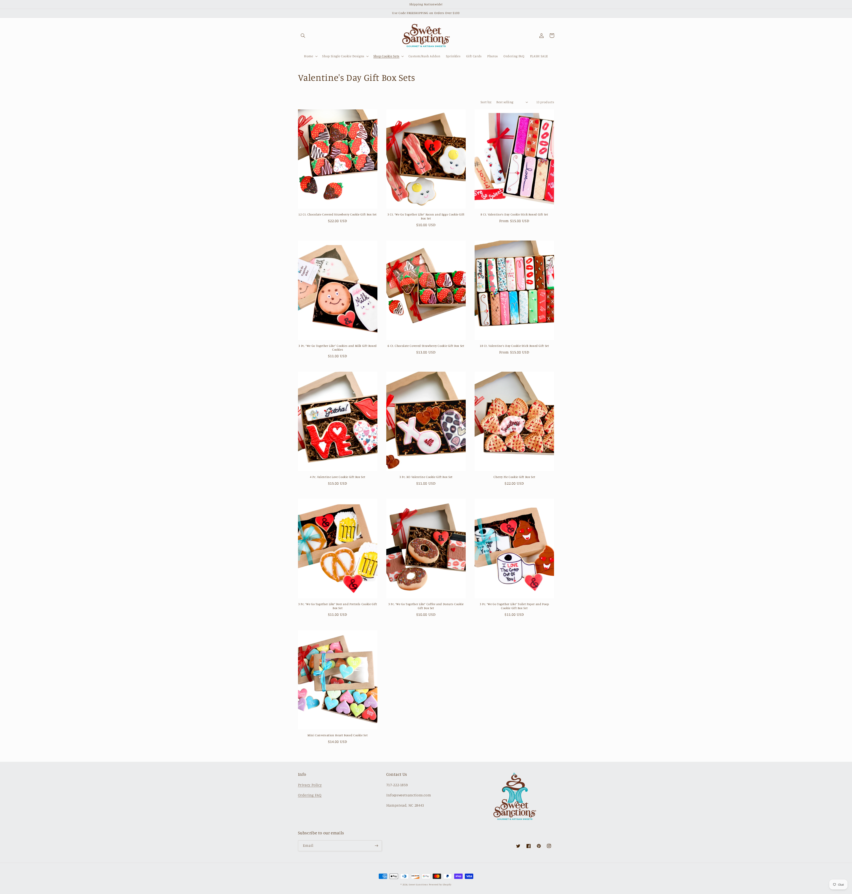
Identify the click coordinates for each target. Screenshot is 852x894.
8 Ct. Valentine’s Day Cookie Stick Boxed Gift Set (514, 214)
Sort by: (486, 102)
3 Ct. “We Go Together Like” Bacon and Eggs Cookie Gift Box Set (426, 216)
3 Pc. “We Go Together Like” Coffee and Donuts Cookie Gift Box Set (426, 606)
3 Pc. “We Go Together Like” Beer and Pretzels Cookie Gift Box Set (337, 606)
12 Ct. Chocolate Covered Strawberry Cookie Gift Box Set (337, 214)
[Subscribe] (376, 845)
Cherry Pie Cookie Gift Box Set (514, 477)
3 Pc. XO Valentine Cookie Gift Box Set (426, 477)
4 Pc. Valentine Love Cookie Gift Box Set (337, 477)
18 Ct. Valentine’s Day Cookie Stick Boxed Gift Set (514, 345)
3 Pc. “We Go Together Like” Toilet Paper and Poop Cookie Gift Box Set (514, 606)
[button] (303, 35)
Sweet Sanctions (418, 884)
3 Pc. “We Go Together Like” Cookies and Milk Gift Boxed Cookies (337, 347)
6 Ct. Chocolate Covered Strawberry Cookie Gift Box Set (426, 345)
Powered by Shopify (440, 884)
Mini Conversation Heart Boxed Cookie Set (338, 735)
